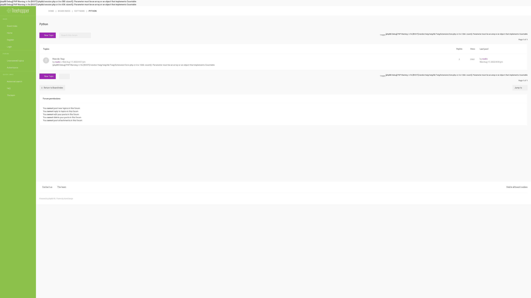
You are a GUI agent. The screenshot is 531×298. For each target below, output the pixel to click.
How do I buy (58, 59)
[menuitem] (525, 11)
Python (43, 24)
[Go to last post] (490, 58)
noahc (58, 62)
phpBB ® (51, 199)
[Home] (18, 11)
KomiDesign (68, 199)
